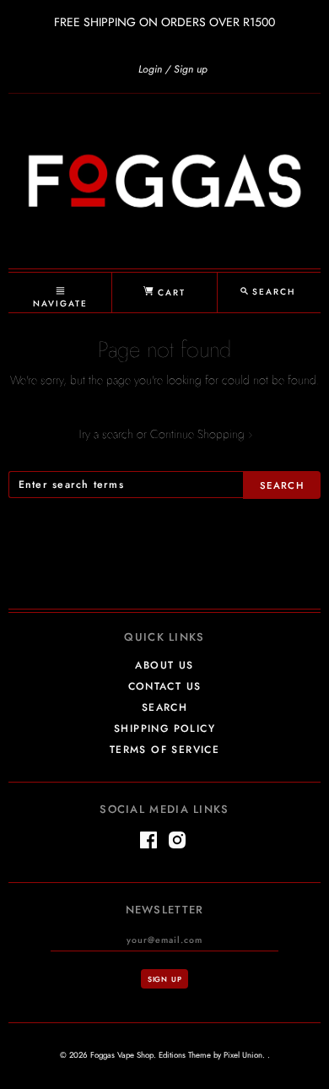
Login (150, 69)
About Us (164, 665)
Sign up (191, 69)
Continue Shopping (201, 433)
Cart (170, 292)
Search (164, 707)
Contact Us (165, 686)
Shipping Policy (164, 728)
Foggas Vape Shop (122, 1055)
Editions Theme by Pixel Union (210, 1055)
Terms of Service (164, 749)
